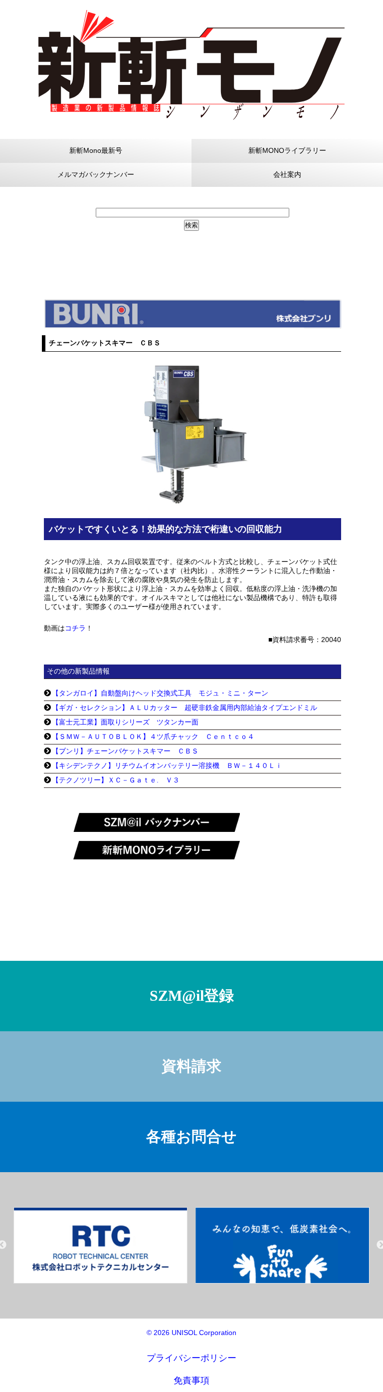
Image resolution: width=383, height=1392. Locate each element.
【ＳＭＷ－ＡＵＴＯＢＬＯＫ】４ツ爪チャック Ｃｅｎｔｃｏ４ (153, 736)
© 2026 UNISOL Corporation (191, 1333)
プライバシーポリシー (191, 1358)
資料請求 (191, 1066)
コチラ (75, 628)
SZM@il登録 (192, 995)
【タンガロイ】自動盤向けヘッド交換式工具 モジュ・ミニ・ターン (160, 693)
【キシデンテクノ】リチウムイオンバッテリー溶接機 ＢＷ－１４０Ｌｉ (167, 765)
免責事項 (191, 1381)
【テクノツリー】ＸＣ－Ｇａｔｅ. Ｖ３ (116, 780)
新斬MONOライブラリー (287, 150)
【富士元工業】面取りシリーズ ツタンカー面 (125, 722)
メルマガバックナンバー (95, 174)
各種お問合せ (191, 1136)
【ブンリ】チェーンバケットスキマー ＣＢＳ (125, 751)
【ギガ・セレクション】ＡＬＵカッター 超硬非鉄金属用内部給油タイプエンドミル (184, 707)
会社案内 (287, 174)
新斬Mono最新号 (95, 150)
